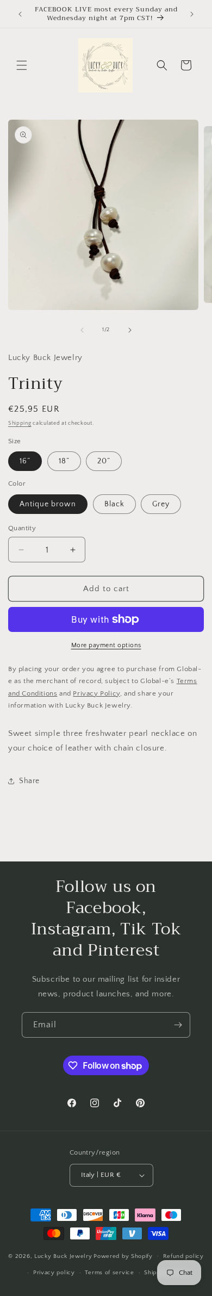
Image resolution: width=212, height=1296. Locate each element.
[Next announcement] (192, 14)
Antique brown (48, 504)
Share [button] (29, 781)
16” (25, 461)
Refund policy (183, 1256)
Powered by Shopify (123, 1255)
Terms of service (109, 1272)
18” (64, 461)
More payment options (106, 645)
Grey (161, 504)
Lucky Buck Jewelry (63, 1255)
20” (103, 461)
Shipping (20, 423)
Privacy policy (54, 1272)
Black (114, 504)
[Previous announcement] (20, 14)
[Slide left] (82, 330)
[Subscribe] (178, 1025)
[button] (22, 65)
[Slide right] (130, 330)
